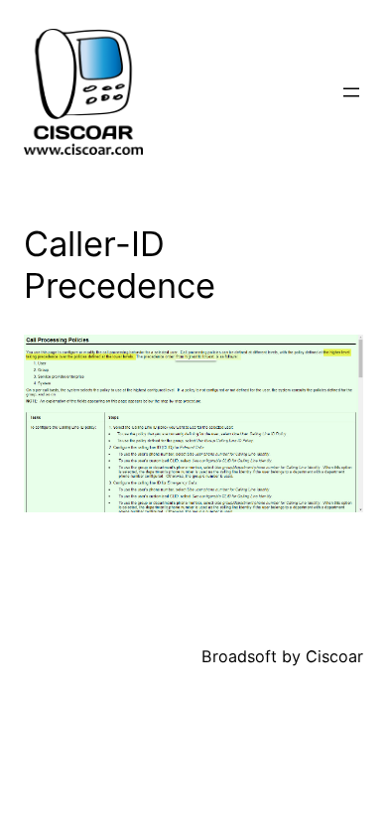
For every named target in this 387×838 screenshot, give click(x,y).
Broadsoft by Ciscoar (282, 656)
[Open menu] (351, 92)
